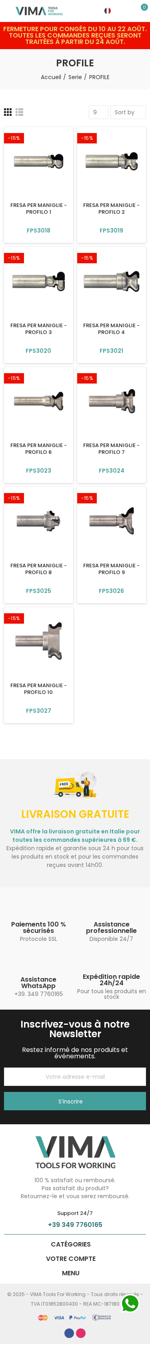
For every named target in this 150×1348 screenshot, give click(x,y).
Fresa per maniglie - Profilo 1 (38, 208)
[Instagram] (81, 1333)
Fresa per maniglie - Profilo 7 (111, 448)
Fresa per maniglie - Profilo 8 (38, 569)
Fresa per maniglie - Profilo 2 (111, 208)
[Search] (130, 10)
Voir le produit (38, 231)
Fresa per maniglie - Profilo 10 (38, 689)
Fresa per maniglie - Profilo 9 (111, 569)
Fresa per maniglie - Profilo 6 (38, 448)
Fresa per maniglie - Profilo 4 (111, 329)
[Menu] (8, 11)
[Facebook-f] (69, 1333)
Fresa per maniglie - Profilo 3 (38, 329)
